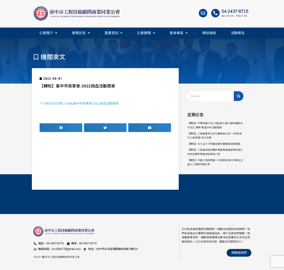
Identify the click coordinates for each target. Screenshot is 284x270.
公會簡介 (46, 33)
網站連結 (209, 33)
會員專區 (177, 33)
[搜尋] (238, 96)
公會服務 (144, 33)
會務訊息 (79, 33)
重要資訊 (111, 33)
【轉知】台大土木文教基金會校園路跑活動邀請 (213, 143)
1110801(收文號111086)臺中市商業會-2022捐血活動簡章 (79, 103)
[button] (61, 127)
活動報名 (238, 33)
